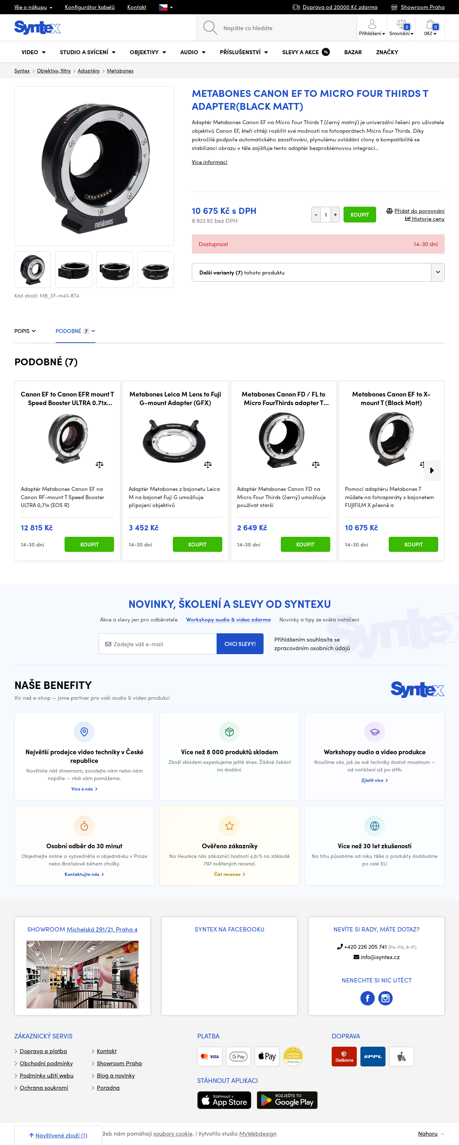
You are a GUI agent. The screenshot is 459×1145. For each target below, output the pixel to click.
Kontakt (136, 7)
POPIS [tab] (22, 331)
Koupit (360, 215)
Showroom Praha (119, 1063)
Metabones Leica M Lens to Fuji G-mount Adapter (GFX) (175, 398)
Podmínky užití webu (47, 1075)
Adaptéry (89, 70)
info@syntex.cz (380, 957)
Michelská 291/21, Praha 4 (102, 929)
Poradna (108, 1087)
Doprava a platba (43, 1051)
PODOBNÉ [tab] (71, 331)
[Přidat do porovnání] (99, 464)
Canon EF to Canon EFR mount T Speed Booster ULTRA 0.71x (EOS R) (67, 398)
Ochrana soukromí (44, 1087)
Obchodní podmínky (46, 1063)
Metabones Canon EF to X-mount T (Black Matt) (391, 398)
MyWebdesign (257, 1133)
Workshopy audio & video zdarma (228, 619)
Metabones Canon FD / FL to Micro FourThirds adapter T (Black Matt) (283, 398)
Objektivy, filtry (54, 70)
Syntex (22, 70)
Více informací (209, 162)
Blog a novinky (116, 1075)
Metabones (120, 70)
